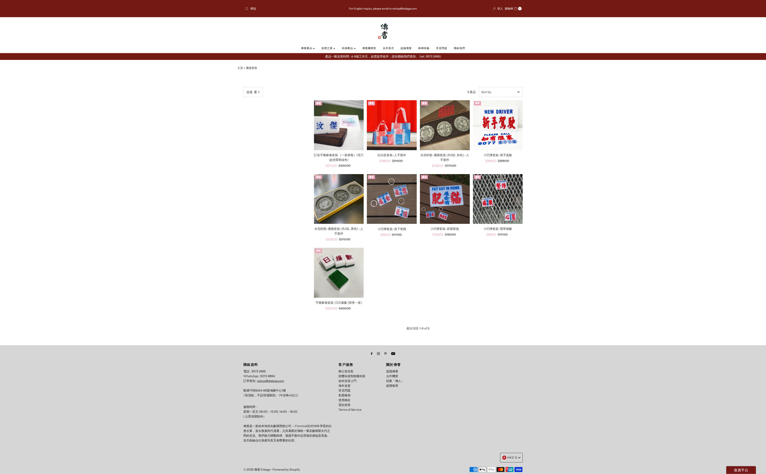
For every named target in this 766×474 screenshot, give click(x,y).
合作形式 (388, 48)
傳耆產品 (307, 48)
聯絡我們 (459, 48)
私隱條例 (344, 395)
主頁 (240, 67)
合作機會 (392, 376)
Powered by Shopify (286, 469)
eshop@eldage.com (270, 381)
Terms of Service (350, 410)
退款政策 (344, 405)
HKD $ (512, 457)
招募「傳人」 (395, 381)
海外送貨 (344, 386)
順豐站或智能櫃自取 (352, 376)
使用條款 (344, 400)
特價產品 (348, 48)
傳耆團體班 (369, 48)
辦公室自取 (346, 371)
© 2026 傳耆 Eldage (256, 469)
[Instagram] (378, 353)
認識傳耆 (406, 48)
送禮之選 (327, 48)
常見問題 (441, 48)
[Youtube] (393, 353)
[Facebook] (371, 353)
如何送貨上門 (347, 381)
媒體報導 (392, 386)
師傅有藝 (423, 48)
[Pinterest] (385, 353)
